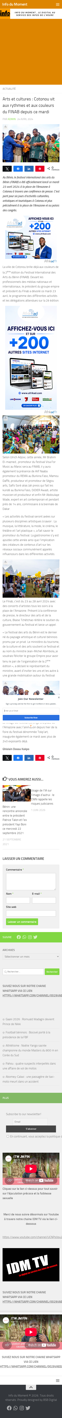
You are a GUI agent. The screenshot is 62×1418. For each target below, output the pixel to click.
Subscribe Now (31, 717)
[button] (30, 699)
